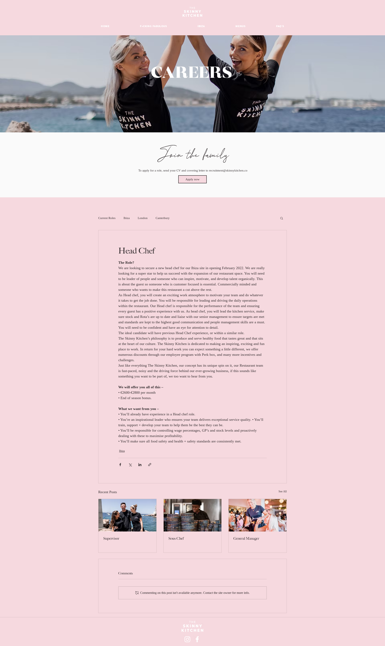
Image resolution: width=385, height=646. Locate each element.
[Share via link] (150, 464)
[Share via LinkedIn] (140, 464)
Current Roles (107, 218)
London (143, 218)
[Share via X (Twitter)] (130, 464)
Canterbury (163, 218)
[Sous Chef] (193, 515)
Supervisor (111, 538)
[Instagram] (187, 639)
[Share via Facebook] (120, 464)
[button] (282, 218)
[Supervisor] (127, 515)
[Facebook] (197, 639)
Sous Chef (176, 538)
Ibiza (127, 218)
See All (283, 491)
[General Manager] (258, 515)
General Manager (246, 538)
